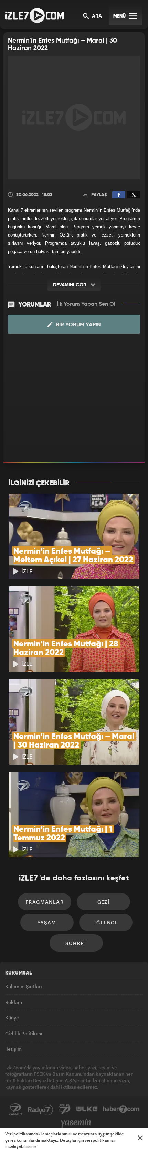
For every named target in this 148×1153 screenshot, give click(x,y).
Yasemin (76, 1123)
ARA (96, 16)
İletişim (13, 1049)
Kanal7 (15, 1109)
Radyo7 (40, 1109)
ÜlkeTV (86, 1109)
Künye (12, 1017)
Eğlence (105, 922)
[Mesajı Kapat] (140, 1138)
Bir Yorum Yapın (77, 325)
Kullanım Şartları (23, 986)
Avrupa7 (65, 1109)
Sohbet (76, 943)
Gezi (103, 902)
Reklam (13, 1002)
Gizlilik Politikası (23, 1033)
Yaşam (47, 922)
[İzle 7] (34, 15)
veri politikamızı (100, 1140)
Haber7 (121, 1109)
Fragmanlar (44, 902)
